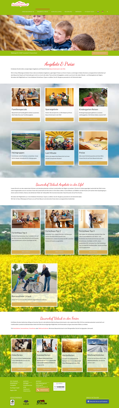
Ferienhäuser (13, 383)
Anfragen (25, 383)
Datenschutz (26, 391)
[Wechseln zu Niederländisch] (98, 12)
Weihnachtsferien (43, 328)
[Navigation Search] (106, 12)
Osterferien (32, 328)
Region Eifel (13, 390)
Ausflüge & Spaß (14, 387)
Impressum (26, 389)
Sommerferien (24, 328)
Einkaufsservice (27, 385)
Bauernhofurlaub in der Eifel (57, 69)
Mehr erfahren (26, 119)
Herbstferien (16, 328)
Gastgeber (13, 385)
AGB (24, 387)
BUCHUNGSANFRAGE (100, 53)
